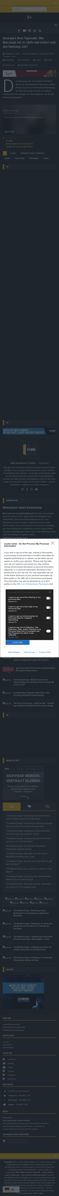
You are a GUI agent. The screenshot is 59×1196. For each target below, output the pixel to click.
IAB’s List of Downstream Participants (33, 584)
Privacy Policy (45, 652)
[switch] (48, 598)
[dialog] (29, 598)
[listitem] (29, 592)
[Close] (53, 544)
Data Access (29, 652)
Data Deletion (14, 652)
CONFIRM (17, 643)
